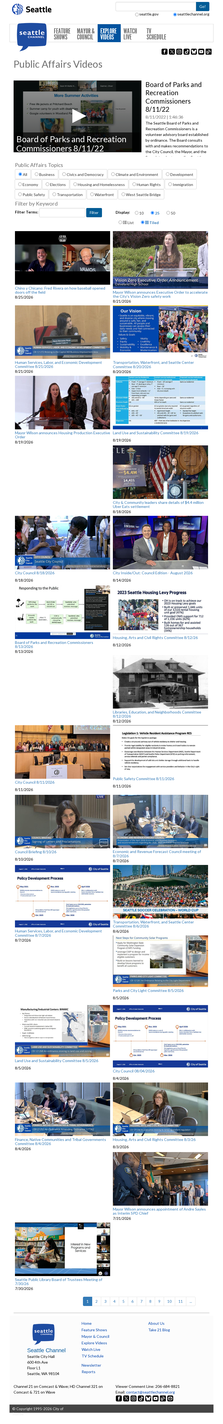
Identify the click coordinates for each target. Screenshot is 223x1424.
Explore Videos (108, 34)
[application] (77, 116)
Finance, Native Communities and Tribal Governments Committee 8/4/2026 (60, 1141)
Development (181, 174)
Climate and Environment (137, 174)
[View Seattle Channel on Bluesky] (148, 1397)
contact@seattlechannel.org (150, 1392)
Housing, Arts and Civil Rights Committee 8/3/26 (154, 1139)
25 (157, 213)
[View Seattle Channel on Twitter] (126, 1397)
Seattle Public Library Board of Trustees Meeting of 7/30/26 (58, 1281)
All (25, 174)
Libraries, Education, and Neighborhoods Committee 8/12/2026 (157, 714)
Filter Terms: (27, 212)
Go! (202, 6)
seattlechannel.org (193, 14)
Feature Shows (62, 34)
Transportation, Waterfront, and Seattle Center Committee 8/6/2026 (153, 924)
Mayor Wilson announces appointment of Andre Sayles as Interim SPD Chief (159, 1211)
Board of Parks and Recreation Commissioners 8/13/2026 (54, 644)
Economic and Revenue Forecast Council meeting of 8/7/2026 (157, 853)
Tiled (153, 222)
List (130, 222)
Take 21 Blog (159, 1329)
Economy (30, 184)
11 (180, 1301)
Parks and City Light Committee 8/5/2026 (148, 990)
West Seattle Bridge (143, 194)
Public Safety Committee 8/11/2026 (143, 779)
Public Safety (34, 194)
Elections (58, 184)
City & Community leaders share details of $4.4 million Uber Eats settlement (158, 504)
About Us (156, 1323)
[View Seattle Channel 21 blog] (163, 1397)
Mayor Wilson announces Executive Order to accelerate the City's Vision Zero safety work (160, 294)
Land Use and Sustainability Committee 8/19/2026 (155, 433)
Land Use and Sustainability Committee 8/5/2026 (56, 1061)
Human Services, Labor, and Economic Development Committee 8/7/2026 (58, 933)
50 (173, 213)
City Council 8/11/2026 (34, 782)
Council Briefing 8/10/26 (35, 852)
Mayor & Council (86, 34)
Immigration (183, 184)
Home (87, 1323)
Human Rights (149, 184)
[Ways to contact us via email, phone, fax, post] (170, 1397)
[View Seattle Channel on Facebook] (119, 1397)
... (191, 1301)
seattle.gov (149, 14)
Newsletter (91, 1365)
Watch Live (130, 34)
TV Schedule (156, 34)
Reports (88, 1371)
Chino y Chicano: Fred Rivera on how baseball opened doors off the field (60, 290)
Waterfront (104, 194)
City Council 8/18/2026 (34, 573)
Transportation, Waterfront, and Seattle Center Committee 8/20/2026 (153, 364)
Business (47, 174)
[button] (77, 116)
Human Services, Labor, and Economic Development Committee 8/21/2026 (58, 364)
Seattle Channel (46, 1350)
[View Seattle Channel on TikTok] (141, 1397)
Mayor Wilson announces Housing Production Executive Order (62, 435)
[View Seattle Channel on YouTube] (156, 1397)
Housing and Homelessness (101, 184)
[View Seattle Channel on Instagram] (134, 1397)
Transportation (70, 194)
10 (141, 213)
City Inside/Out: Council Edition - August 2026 (153, 573)
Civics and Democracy (85, 174)
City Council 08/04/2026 (133, 1071)
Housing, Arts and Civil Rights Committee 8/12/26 (155, 637)
